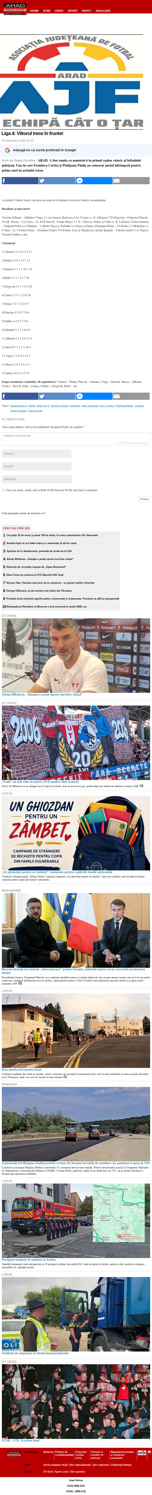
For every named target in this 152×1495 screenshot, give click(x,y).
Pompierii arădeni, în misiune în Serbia (29, 1259)
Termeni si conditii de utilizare (97, 1455)
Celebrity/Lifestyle (121, 1464)
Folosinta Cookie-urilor (81, 1455)
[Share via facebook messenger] (94, 180)
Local (7, 793)
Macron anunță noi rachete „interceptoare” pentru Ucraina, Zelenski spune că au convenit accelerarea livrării (73, 971)
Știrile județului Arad (55, 1464)
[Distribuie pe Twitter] (57, 180)
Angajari (103, 10)
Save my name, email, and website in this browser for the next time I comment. (52, 490)
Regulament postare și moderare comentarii (122, 1455)
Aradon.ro (31, 1452)
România (9, 1084)
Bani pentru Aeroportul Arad (22, 1069)
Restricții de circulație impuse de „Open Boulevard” (36, 567)
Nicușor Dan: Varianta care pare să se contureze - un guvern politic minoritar (50, 582)
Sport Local (61, 1471)
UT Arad (9, 615)
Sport (72, 10)
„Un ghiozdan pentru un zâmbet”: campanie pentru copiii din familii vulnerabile (57, 872)
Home (34, 10)
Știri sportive (77, 1471)
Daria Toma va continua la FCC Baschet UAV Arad (34, 575)
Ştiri (46, 10)
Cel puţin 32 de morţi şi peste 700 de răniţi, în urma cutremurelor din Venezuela (52, 535)
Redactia (48, 1452)
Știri (27, 1464)
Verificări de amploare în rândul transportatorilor (35, 1353)
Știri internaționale (80, 1464)
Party (86, 10)
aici (43, 513)
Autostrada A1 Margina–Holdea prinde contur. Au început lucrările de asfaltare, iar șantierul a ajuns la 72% (76, 1163)
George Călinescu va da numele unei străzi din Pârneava (39, 590)
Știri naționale (101, 1464)
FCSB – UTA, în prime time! (21, 1440)
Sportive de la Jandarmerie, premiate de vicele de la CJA (39, 551)
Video (59, 10)
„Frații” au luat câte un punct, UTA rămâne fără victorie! (40, 781)
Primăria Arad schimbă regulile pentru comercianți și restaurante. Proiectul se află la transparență (62, 598)
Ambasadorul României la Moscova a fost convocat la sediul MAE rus (46, 606)
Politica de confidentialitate (64, 1453)
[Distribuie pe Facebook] (20, 180)
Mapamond (11, 890)
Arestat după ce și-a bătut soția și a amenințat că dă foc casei (41, 543)
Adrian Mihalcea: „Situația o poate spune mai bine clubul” (40, 559)
